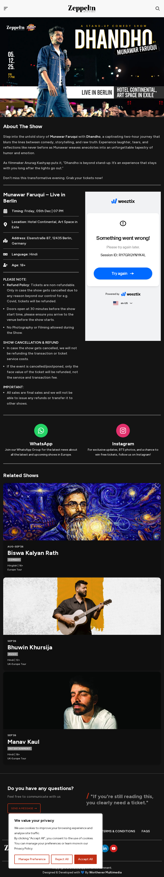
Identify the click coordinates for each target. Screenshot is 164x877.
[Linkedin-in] (105, 848)
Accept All (85, 859)
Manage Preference (31, 859)
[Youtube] (113, 848)
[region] (55, 840)
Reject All (62, 859)
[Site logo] (82, 8)
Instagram (123, 444)
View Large (157, 487)
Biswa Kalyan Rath (32, 552)
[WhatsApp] (41, 430)
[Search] (157, 8)
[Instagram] (123, 430)
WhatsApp (41, 444)
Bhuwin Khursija (29, 647)
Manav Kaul (23, 741)
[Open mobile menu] (5, 8)
